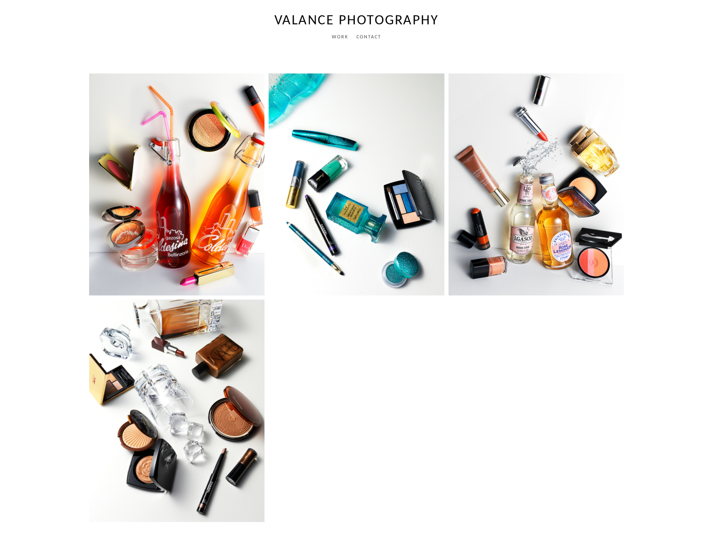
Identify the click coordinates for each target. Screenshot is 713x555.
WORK (340, 37)
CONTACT (368, 37)
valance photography (356, 21)
